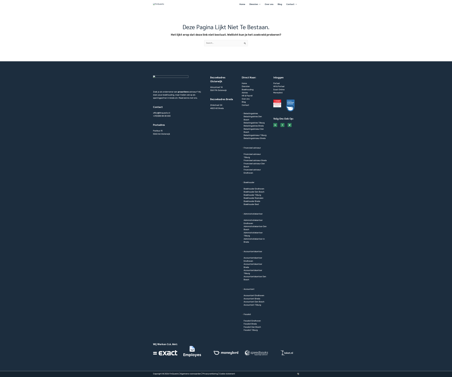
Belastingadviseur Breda (255, 138)
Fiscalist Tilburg (251, 330)
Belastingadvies (251, 113)
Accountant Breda (252, 299)
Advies (245, 93)
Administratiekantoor (253, 214)
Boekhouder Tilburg (252, 195)
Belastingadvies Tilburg (254, 123)
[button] (259, 4)
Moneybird (277, 93)
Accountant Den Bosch (254, 302)
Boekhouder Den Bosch (254, 192)
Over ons (246, 99)
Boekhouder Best (251, 204)
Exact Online (279, 89)
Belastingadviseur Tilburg (255, 135)
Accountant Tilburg (252, 305)
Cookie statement (227, 374)
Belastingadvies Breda (254, 126)
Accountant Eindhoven (254, 295)
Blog (244, 102)
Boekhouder (249, 182)
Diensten (246, 86)
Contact (245, 105)
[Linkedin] (275, 125)
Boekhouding (248, 89)
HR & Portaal (278, 86)
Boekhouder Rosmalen (253, 198)
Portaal (276, 83)
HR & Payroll (247, 96)
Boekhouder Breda (252, 201)
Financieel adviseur (252, 148)
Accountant (249, 289)
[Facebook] (282, 125)
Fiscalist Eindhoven (252, 321)
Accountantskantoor (253, 251)
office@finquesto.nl (161, 113)
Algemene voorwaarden (190, 374)
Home (244, 83)
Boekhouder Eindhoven (254, 189)
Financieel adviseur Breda (255, 160)
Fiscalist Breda (250, 324)
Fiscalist (247, 314)
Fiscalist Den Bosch (252, 327)
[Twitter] (290, 125)
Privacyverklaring (210, 374)
